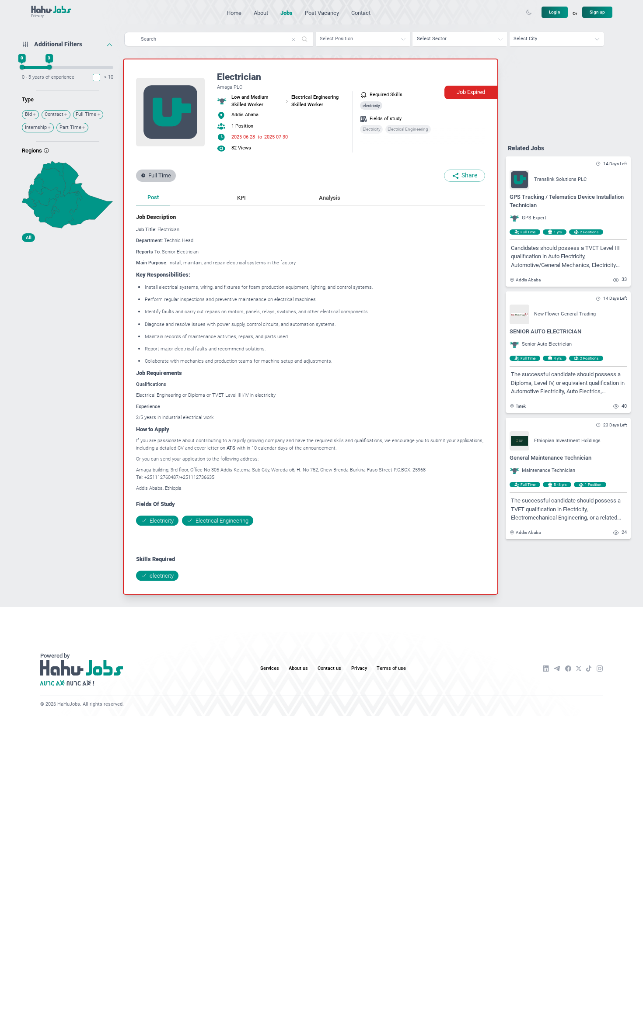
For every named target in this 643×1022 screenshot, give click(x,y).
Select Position (336, 39)
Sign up (597, 12)
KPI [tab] (241, 197)
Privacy (359, 668)
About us (298, 668)
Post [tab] (153, 197)
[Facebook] (568, 668)
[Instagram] (600, 668)
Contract (54, 114)
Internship (36, 127)
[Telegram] (557, 668)
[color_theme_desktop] (529, 12)
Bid (28, 114)
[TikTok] (589, 668)
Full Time (86, 114)
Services (269, 668)
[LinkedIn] (546, 668)
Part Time (70, 127)
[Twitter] (578, 668)
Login (554, 12)
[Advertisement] (67, 301)
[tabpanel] (310, 396)
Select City (525, 39)
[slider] (22, 67)
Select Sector (432, 39)
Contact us (329, 668)
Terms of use (391, 668)
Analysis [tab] (329, 197)
